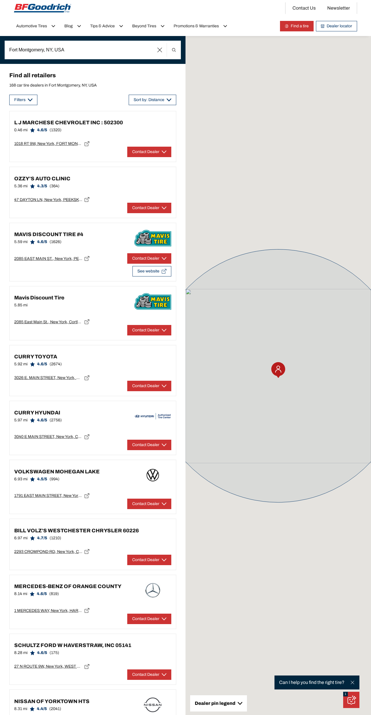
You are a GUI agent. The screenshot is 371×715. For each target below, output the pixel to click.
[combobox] (93, 50)
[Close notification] (352, 682)
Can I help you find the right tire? (311, 682)
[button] (160, 50)
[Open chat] (351, 700)
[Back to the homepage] (42, 8)
